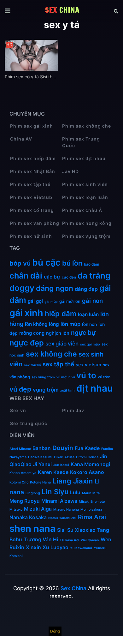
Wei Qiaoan (90, 540)
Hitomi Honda (87, 457)
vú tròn (104, 377)
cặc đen (69, 277)
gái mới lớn (69, 301)
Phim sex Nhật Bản (32, 171)
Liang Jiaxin (72, 481)
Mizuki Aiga (38, 509)
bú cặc (46, 262)
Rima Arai (92, 517)
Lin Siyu (55, 492)
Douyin (62, 448)
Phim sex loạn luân (85, 197)
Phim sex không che (86, 126)
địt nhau (94, 388)
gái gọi (35, 301)
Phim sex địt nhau (84, 158)
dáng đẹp (86, 289)
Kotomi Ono (18, 482)
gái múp (51, 302)
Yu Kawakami (81, 548)
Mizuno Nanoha (66, 509)
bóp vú (20, 263)
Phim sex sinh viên (85, 184)
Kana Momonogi (90, 464)
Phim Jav (73, 410)
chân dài (25, 275)
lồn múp (70, 324)
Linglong (33, 493)
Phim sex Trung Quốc (81, 142)
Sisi (61, 530)
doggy (21, 288)
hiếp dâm (60, 313)
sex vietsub (88, 364)
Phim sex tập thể (30, 184)
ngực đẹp (26, 342)
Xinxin (33, 547)
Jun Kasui (61, 465)
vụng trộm (46, 390)
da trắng (94, 275)
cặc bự (52, 277)
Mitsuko (15, 509)
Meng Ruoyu (24, 501)
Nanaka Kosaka (28, 517)
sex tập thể (58, 364)
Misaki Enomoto (92, 502)
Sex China (73, 588)
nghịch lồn (57, 333)
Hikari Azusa (64, 457)
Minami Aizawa (59, 501)
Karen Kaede (53, 472)
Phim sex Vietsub (31, 197)
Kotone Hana (40, 482)
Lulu (75, 492)
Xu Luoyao (55, 547)
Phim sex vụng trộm (86, 236)
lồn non (89, 324)
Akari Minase (20, 449)
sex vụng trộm (43, 377)
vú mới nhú (65, 377)
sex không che (51, 354)
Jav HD (70, 171)
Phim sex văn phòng (34, 223)
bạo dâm (91, 264)
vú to (86, 375)
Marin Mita (91, 493)
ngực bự (83, 332)
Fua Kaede (87, 448)
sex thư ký (32, 365)
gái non (92, 300)
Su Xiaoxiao (81, 530)
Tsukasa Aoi (69, 540)
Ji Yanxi (42, 464)
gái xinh (26, 312)
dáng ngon (54, 288)
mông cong (31, 333)
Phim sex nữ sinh (31, 236)
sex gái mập (90, 344)
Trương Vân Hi (41, 540)
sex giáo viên (62, 343)
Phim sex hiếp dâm (33, 158)
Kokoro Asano (87, 472)
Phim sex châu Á (82, 210)
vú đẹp (20, 389)
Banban (41, 448)
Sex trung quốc (28, 423)
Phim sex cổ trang (32, 210)
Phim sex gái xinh (31, 126)
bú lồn (72, 263)
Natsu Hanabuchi (62, 518)
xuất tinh (67, 390)
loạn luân (88, 314)
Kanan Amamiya (22, 473)
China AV (21, 138)
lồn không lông (42, 324)
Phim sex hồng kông (87, 223)
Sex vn (18, 410)
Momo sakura (91, 509)
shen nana (32, 528)
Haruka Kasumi (40, 457)
